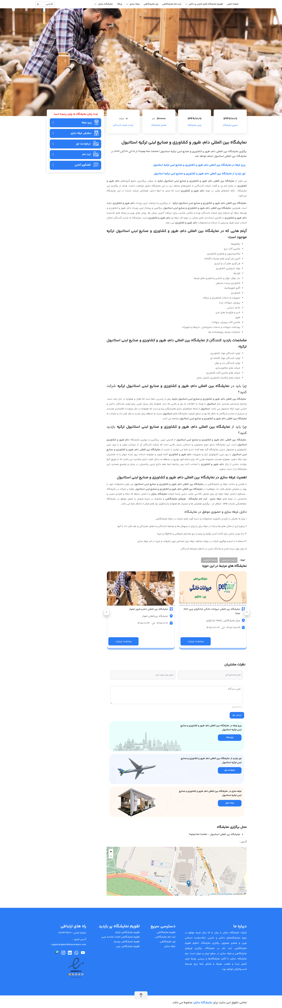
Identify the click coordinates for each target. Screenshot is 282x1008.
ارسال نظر (237, 715)
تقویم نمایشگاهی (166, 932)
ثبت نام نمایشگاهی (171, 4)
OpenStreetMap (225, 894)
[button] (106, 612)
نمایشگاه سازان (105, 4)
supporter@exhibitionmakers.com (68, 944)
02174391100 (64, 933)
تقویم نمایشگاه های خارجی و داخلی (206, 4)
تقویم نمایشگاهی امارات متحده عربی (120, 937)
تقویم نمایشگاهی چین (128, 946)
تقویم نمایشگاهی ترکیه (127, 932)
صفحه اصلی (233, 4)
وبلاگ (119, 4)
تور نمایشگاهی (151, 4)
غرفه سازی (135, 4)
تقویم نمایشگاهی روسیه (127, 942)
